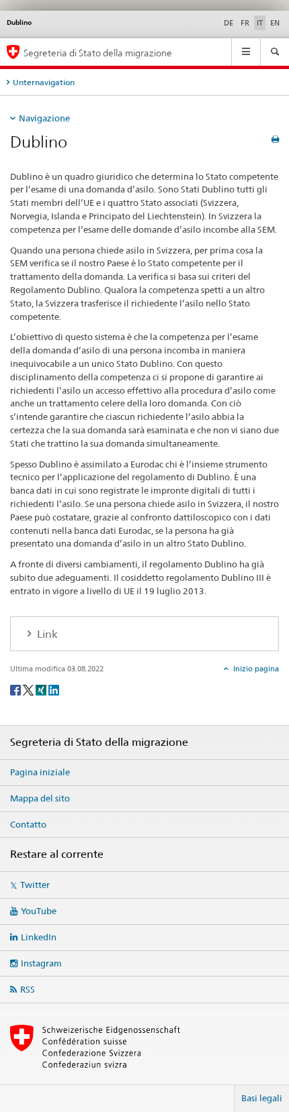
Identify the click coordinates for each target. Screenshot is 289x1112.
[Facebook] (16, 689)
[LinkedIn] (53, 689)
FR (245, 22)
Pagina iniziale (40, 772)
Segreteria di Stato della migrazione (98, 52)
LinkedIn (38, 937)
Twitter (35, 884)
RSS (27, 989)
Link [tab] (46, 634)
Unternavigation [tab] (44, 82)
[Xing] (42, 689)
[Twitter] (29, 689)
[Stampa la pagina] (275, 139)
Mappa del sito (40, 798)
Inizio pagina (255, 668)
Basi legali (261, 1098)
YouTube (38, 910)
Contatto (28, 824)
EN (275, 22)
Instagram (41, 963)
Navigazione (44, 118)
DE (228, 22)
